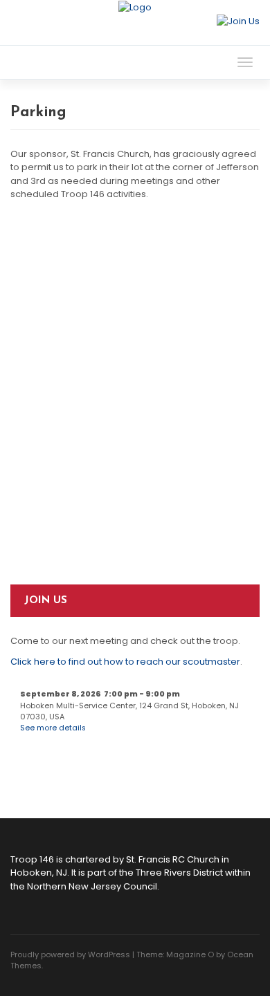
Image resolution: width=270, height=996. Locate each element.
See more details (53, 728)
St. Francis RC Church (172, 859)
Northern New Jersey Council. (93, 886)
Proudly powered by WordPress (70, 954)
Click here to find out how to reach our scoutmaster (125, 661)
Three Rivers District (179, 872)
